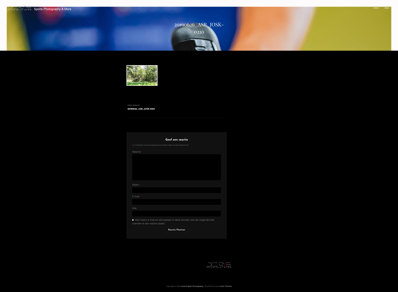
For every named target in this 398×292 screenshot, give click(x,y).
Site (134, 208)
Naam (136, 184)
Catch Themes (226, 286)
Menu (387, 8)
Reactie (137, 151)
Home (375, 8)
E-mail (136, 196)
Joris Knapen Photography (192, 286)
